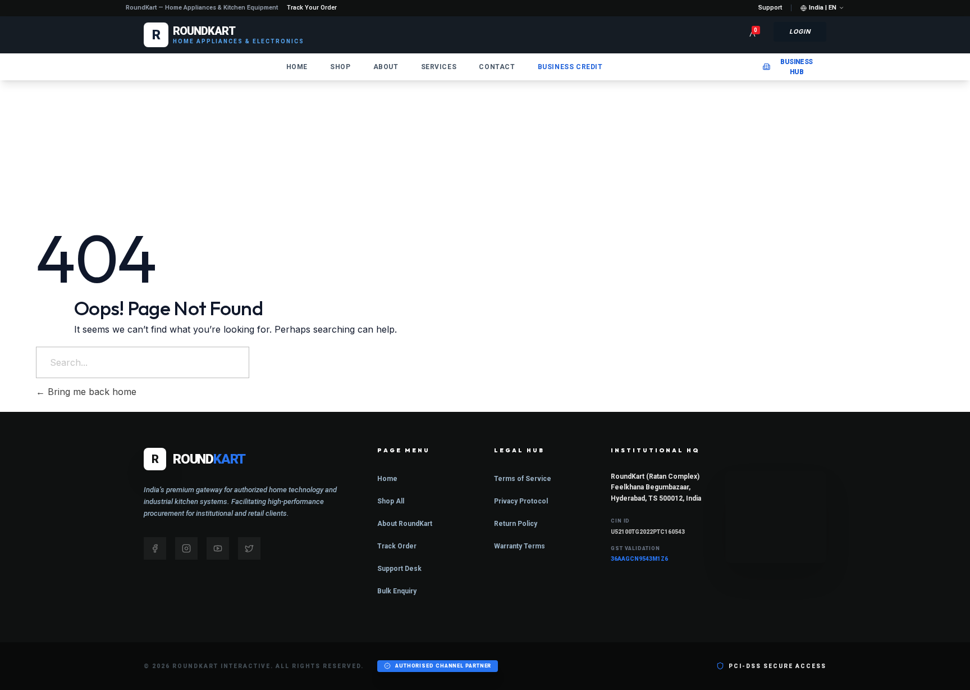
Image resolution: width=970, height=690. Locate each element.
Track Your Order (312, 7)
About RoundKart (404, 524)
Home (297, 67)
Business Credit (570, 67)
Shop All (390, 501)
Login (800, 31)
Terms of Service (522, 479)
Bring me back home (90, 391)
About (386, 67)
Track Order (397, 546)
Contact (497, 67)
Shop (340, 67)
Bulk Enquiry (397, 591)
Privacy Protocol (521, 501)
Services (439, 67)
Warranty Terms (519, 546)
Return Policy (515, 524)
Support (770, 7)
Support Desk (399, 569)
